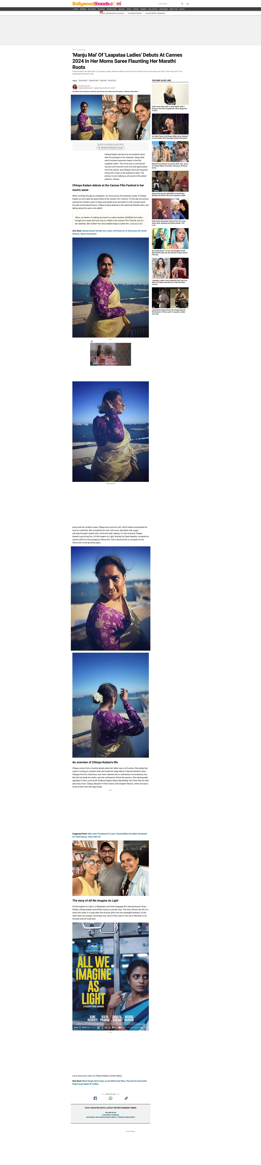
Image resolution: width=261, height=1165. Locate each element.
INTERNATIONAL (112, 9)
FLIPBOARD (85, 91)
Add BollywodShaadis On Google (112, 13)
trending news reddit (126, 1117)
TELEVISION (101, 9)
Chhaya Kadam (83, 80)
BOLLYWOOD (92, 9)
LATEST (75, 9)
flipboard (106, 1115)
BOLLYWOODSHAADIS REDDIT (114, 91)
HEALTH (182, 9)
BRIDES (129, 9)
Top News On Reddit (135, 13)
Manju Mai (103, 80)
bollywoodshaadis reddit (106, 1117)
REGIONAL (122, 9)
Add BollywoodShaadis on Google (112, 147)
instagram (90, 1117)
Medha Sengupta (85, 86)
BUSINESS (143, 9)
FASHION (136, 9)
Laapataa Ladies (94, 80)
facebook (115, 1115)
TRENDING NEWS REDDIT (130, 91)
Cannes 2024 (112, 80)
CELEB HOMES (163, 9)
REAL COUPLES (152, 9)
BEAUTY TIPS (174, 9)
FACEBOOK (93, 91)
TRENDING (83, 9)
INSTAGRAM (100, 91)
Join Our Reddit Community (155, 13)
